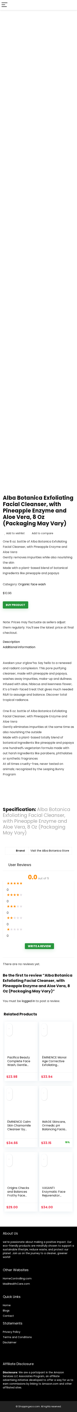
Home (7, 1305)
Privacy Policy (11, 1332)
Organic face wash (32, 584)
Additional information (19, 647)
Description (11, 642)
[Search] (71, 5)
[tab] (38, 642)
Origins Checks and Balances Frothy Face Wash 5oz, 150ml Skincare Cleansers (19, 1197)
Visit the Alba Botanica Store (49, 851)
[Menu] (4, 5)
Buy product (15, 605)
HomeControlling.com (17, 1278)
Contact (8, 1316)
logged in (29, 1001)
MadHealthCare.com (16, 1284)
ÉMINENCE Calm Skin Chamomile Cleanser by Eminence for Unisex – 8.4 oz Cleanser (19, 1131)
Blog (5, 1310)
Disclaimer (9, 1342)
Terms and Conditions (17, 1337)
